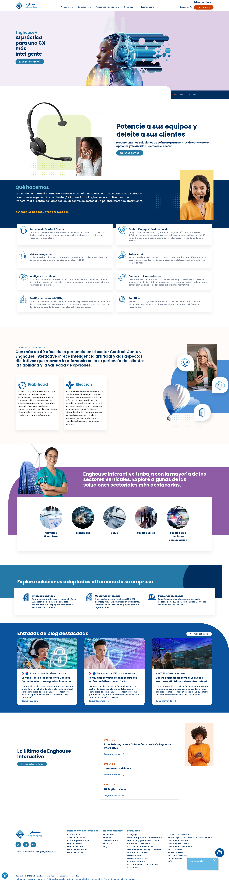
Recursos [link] (107, 843)
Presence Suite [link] (134, 855)
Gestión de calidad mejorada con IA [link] (144, 849)
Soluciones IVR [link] (175, 858)
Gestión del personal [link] (178, 840)
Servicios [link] (107, 837)
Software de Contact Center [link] (46, 229)
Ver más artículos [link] (199, 634)
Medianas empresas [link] (107, 596)
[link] (5, 875)
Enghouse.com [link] (74, 843)
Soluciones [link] (108, 834)
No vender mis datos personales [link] (87, 879)
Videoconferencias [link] (177, 852)
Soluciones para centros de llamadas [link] (145, 837)
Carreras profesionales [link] (78, 840)
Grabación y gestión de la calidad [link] (149, 229)
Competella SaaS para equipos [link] (142, 864)
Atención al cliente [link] (76, 837)
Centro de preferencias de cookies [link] (119, 879)
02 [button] (181, 94)
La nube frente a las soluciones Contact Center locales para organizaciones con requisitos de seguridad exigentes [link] (46, 681)
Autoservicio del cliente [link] (138, 843)
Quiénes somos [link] (129, 153)
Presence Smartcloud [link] (137, 858)
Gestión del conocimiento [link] (180, 846)
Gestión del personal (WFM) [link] (46, 298)
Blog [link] (105, 846)
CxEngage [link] (132, 834)
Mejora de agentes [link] (40, 254)
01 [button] (175, 94)
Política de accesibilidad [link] (58, 879)
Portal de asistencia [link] (77, 849)
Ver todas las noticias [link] (32, 764)
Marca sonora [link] (175, 849)
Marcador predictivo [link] (178, 855)
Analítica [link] (134, 298)
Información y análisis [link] (137, 852)
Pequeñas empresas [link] (170, 596)
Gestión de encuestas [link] (178, 843)
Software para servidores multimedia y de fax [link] (190, 837)
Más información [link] (29, 64)
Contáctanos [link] (203, 7)
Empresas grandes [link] (43, 596)
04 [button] (195, 94)
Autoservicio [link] (136, 254)
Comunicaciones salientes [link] (144, 276)
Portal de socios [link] (75, 852)
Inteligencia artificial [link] (42, 276)
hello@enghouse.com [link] (45, 851)
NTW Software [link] (134, 867)
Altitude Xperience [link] (136, 861)
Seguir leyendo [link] (29, 701)
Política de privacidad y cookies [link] (30, 879)
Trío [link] (170, 861)
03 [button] (188, 94)
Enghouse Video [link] (75, 846)
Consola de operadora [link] (179, 834)
